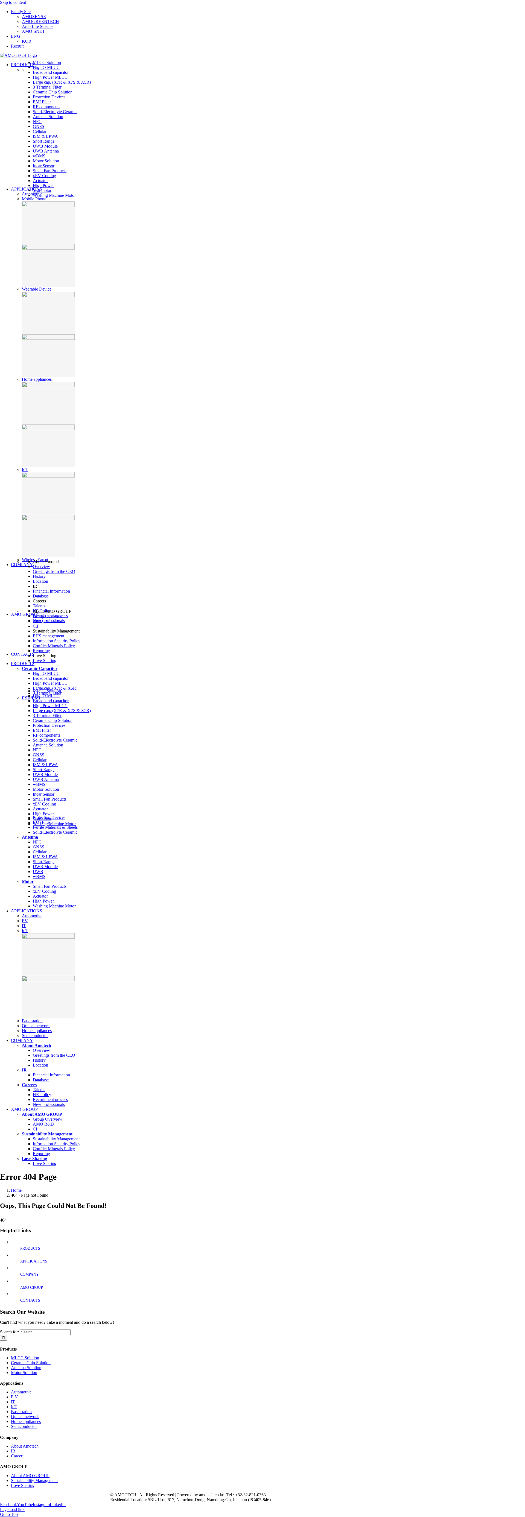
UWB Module (45, 146)
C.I (35, 626)
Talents (39, 606)
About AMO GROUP (30, 1475)
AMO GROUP (31, 1287)
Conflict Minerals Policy (54, 645)
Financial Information (51, 591)
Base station (32, 1020)
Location (40, 581)
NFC (37, 121)
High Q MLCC (46, 67)
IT (24, 925)
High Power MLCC (50, 77)
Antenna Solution (48, 116)
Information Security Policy (56, 641)
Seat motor (42, 190)
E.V (14, 1397)
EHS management (48, 636)
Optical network (36, 1025)
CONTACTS (30, 1300)
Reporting (41, 650)
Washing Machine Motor (54, 195)
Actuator (40, 180)
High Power (43, 185)
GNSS (38, 126)
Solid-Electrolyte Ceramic (55, 111)
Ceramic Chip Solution (52, 92)
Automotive (32, 194)
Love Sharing (44, 660)
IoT (25, 469)
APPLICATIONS (33, 1261)
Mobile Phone (34, 199)
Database (41, 596)
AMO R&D (43, 621)
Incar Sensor (43, 165)
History (39, 576)
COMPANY (29, 1274)
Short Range (43, 141)
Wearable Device (36, 289)
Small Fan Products (49, 170)
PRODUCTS (30, 1248)
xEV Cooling (44, 175)
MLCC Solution (47, 62)
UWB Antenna (46, 151)
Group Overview (47, 616)
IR (13, 1451)
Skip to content (13, 2)
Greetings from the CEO (54, 571)
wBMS (39, 156)
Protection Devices (49, 97)
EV (25, 920)
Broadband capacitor (51, 72)
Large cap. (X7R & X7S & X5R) (62, 82)
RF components (46, 106)
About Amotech (25, 1446)
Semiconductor (35, 1035)
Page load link (12, 1509)
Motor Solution (46, 161)
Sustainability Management (34, 1480)
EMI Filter (42, 101)
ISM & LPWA (45, 136)
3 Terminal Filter (47, 87)
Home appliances (37, 379)
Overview (41, 566)
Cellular (39, 131)
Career (16, 1456)
